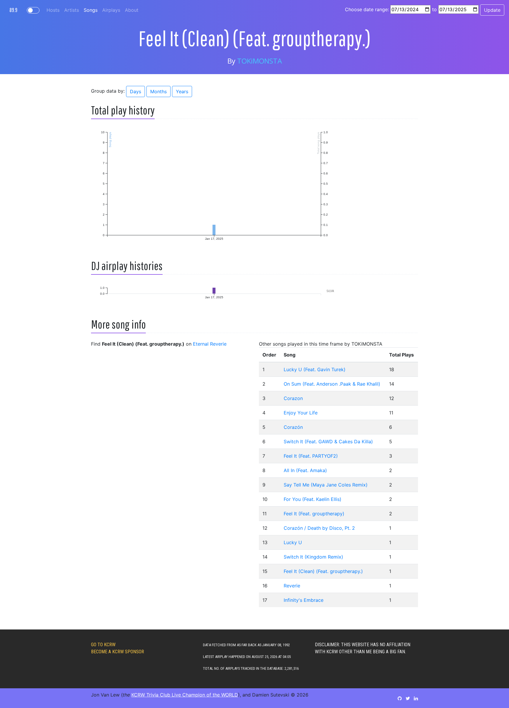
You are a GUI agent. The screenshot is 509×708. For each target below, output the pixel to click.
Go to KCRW (103, 644)
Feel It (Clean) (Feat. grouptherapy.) (323, 571)
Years (182, 91)
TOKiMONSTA (259, 61)
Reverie (292, 586)
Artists (71, 10)
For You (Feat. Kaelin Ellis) (312, 499)
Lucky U (293, 542)
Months (158, 91)
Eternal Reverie (210, 344)
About (131, 10)
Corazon (293, 398)
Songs (90, 10)
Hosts (53, 10)
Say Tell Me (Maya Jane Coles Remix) (326, 485)
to (434, 9)
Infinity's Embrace (303, 600)
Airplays (111, 10)
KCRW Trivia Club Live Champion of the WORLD (184, 695)
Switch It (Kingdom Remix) (313, 557)
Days (135, 91)
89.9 (13, 9)
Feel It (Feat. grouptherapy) (314, 514)
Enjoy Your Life (301, 413)
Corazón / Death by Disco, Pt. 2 (319, 528)
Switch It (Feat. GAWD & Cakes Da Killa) (328, 441)
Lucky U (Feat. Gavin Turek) (315, 369)
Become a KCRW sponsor (117, 651)
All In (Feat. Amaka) (305, 470)
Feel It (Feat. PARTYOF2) (311, 456)
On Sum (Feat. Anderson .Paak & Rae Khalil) (332, 384)
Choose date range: (367, 9)
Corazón (293, 427)
